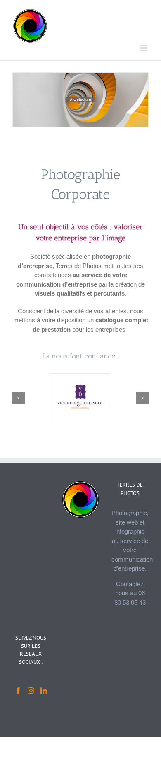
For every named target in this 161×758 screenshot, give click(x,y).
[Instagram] (31, 690)
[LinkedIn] (43, 690)
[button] (18, 398)
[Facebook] (18, 690)
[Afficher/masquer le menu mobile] (144, 48)
